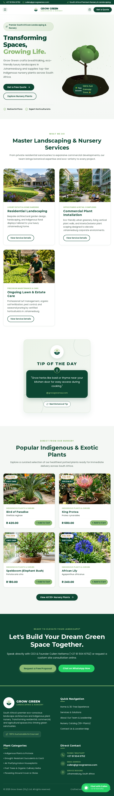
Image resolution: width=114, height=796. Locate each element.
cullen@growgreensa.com (37, 2)
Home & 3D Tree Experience (74, 706)
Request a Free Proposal (38, 668)
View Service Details (20, 237)
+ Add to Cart (43, 523)
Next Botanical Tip (58, 404)
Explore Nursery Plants (20, 96)
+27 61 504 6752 (13, 2)
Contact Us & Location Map (74, 728)
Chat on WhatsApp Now (76, 668)
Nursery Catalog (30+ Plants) (75, 723)
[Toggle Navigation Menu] (5, 9)
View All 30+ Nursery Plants (55, 597)
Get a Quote (102, 9)
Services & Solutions (70, 712)
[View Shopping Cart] (89, 9)
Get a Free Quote (16, 87)
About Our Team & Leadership (76, 717)
